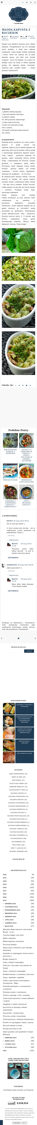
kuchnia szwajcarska (17, 825)
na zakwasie (17, 841)
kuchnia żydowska (17, 835)
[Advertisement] (18, 408)
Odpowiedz (11, 535)
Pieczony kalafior (10, 944)
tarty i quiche (17, 848)
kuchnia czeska (17, 793)
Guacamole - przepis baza (13, 1013)
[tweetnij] (19, 385)
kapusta (14, 38)
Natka (10, 521)
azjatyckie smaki (17, 783)
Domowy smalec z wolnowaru (14, 992)
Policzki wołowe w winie (12, 1025)
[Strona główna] (19, 638)
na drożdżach (17, 838)
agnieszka (12, 565)
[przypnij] (22, 385)
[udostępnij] (16, 385)
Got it (24, 1122)
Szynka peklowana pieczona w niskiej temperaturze (25, 730)
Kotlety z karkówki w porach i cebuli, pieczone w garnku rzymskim (26, 455)
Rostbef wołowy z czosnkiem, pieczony (18, 974)
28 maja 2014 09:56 (25, 565)
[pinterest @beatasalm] (35, 2)
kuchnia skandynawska (17, 822)
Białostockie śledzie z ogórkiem (10, 451)
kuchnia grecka (17, 799)
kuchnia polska (17, 812)
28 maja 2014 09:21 (21, 521)
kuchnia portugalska (16, 816)
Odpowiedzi (14, 540)
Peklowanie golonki (24, 753)
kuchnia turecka (17, 829)
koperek (24, 38)
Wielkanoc (16, 780)
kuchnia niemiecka (17, 809)
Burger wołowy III (10, 959)
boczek (31, 36)
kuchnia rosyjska (17, 819)
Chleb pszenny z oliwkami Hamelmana (18, 1019)
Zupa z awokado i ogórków (13, 977)
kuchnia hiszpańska (16, 803)
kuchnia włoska (17, 832)
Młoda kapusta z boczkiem (13, 941)
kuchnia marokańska (17, 806)
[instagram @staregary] (27, 2)
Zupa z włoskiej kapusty (26, 503)
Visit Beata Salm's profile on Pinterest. (18, 1090)
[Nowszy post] (1, 638)
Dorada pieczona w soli (12, 1029)
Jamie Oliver (16, 777)
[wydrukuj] (30, 385)
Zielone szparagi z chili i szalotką (16, 995)
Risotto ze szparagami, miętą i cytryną (18, 1022)
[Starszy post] (35, 638)
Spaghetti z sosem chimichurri (15, 1004)
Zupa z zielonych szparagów (14, 971)
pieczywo (16, 845)
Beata (15, 544)
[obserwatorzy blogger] (31, 2)
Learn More (16, 1122)
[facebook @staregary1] (23, 2)
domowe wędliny (17, 786)
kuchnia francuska (17, 796)
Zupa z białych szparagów (13, 962)
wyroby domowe (17, 851)
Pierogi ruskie (10, 480)
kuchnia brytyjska (17, 790)
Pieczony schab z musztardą (14, 1016)
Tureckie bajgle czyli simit (13, 935)
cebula (5, 38)
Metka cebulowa (9, 938)
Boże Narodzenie (16, 774)
